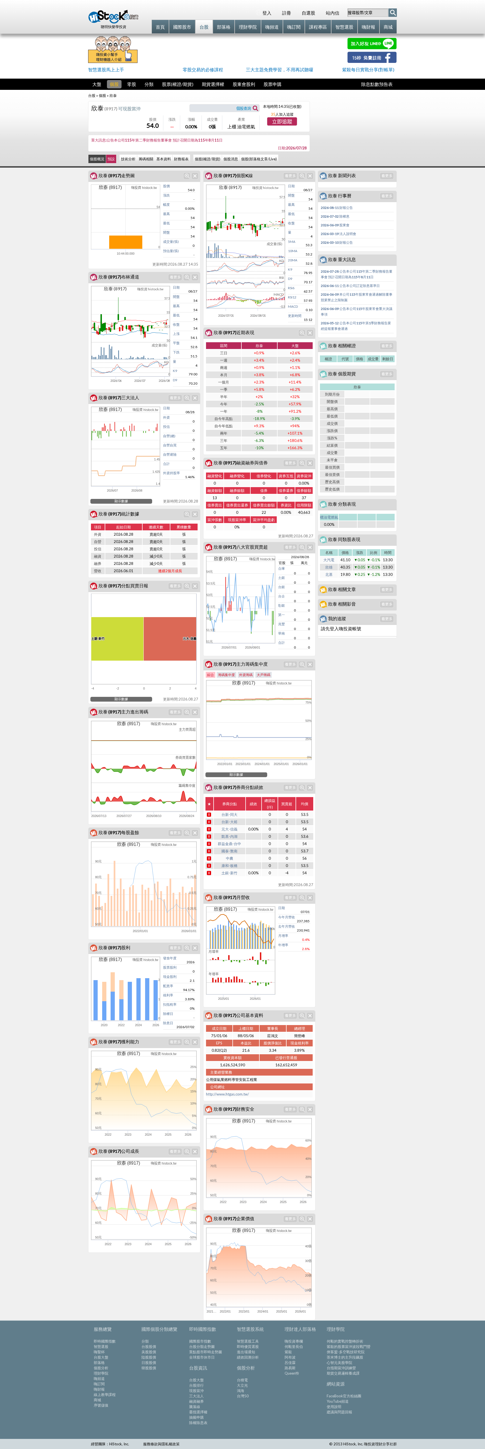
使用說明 (334, 1406)
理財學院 (101, 1373)
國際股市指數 (200, 1341)
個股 (114, 84)
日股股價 (148, 1362)
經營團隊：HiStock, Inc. (110, 1444)
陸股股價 (148, 1357)
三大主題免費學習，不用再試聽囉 (279, 69)
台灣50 (243, 1396)
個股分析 (101, 1368)
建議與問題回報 (339, 1412)
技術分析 (128, 159)
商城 (97, 1400)
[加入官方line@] (372, 47)
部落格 (99, 1362)
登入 (266, 12)
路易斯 (290, 1368)
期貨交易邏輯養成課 (343, 1373)
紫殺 (288, 1352)
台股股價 (148, 1346)
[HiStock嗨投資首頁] (113, 22)
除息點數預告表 (377, 84)
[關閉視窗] (194, 175)
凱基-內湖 (229, 836)
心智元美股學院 (339, 1362)
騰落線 (194, 1406)
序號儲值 (101, 1405)
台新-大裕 (229, 822)
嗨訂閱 (99, 1384)
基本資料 (163, 159)
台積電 (242, 1380)
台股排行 (196, 1385)
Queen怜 (292, 1373)
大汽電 (328, 560)
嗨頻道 (99, 1378)
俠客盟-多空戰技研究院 (346, 1352)
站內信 (332, 12)
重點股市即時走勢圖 (205, 1352)
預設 (111, 159)
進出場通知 (246, 1352)
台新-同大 (229, 814)
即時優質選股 (248, 1346)
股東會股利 (244, 84)
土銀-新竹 (229, 873)
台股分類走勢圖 (202, 1346)
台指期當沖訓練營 (341, 1368)
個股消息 (230, 159)
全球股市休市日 (202, 1357)
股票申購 (273, 84)
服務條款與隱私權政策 (161, 1444)
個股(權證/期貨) (207, 159)
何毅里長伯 (294, 1346)
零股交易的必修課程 (203, 69)
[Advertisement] (242, 50)
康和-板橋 (229, 865)
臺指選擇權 (198, 1412)
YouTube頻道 (338, 1401)
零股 (131, 84)
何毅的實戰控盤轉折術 (345, 1341)
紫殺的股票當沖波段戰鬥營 (348, 1346)
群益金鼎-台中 (229, 843)
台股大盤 (101, 1357)
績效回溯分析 (248, 1357)
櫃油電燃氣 (329, 517)
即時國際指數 (105, 1341)
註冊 (286, 12)
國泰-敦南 (229, 851)
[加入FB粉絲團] (372, 61)
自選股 (308, 12)
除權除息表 (198, 1422)
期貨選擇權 (213, 84)
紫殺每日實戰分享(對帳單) (368, 69)
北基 (329, 574)
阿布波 (290, 1357)
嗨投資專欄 (294, 1341)
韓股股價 (148, 1368)
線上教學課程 (105, 1394)
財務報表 (181, 159)
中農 (229, 858)
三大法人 (196, 1396)
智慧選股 (101, 1346)
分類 (149, 84)
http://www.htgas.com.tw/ (227, 1094)
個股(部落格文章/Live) (259, 159)
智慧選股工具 (248, 1341)
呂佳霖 (290, 1362)
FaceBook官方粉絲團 (344, 1396)
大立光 (242, 1385)
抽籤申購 (196, 1417)
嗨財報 (99, 1389)
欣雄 (329, 567)
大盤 (96, 84)
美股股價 (148, 1352)
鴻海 (240, 1390)
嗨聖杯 (99, 1352)
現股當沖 (196, 1390)
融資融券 (196, 1401)
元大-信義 (229, 829)
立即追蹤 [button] (282, 122)
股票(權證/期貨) (177, 84)
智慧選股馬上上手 (106, 69)
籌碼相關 (146, 159)
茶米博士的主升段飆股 (345, 1357)
